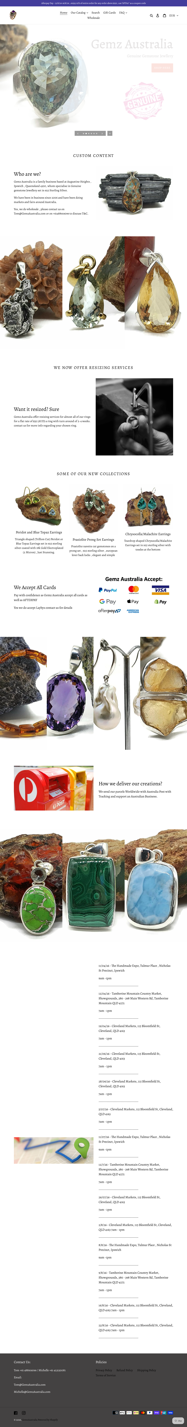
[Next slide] (102, 133)
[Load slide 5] (94, 134)
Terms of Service (106, 1375)
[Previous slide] (78, 133)
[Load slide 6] (97, 134)
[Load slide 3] (89, 134)
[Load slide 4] (91, 134)
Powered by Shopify (48, 1419)
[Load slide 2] (86, 134)
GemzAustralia (30, 1419)
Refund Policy (124, 1370)
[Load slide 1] (84, 134)
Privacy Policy (104, 1370)
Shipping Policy (146, 1370)
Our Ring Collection (154, 67)
